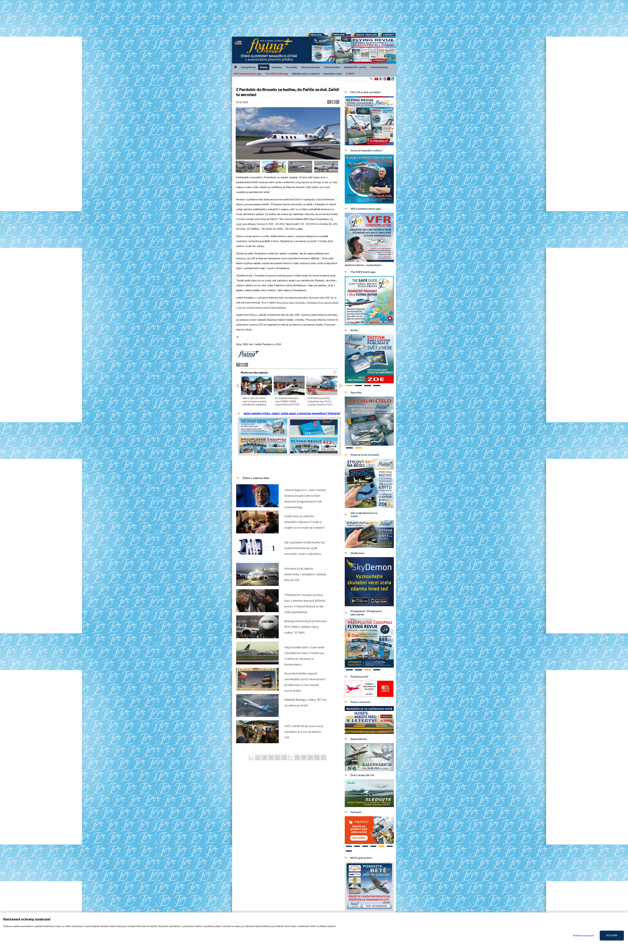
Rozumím (611, 935)
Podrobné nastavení (583, 935)
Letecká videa (332, 67)
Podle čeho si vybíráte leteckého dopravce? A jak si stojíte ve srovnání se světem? (304, 521)
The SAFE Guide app (276, 73)
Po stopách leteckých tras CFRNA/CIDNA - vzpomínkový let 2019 (287, 401)
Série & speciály (310, 67)
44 (284, 757)
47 (304, 757)
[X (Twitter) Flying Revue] (389, 80)
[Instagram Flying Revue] (385, 80)
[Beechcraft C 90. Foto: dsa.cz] (326, 172)
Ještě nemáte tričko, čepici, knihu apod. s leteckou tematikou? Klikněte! (291, 413)
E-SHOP (350, 73)
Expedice (277, 67)
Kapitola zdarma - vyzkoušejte (362, 265)
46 (297, 757)
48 (310, 757)
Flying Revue (248, 67)
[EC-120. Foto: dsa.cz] (274, 172)
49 (317, 757)
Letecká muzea (379, 67)
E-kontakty (390, 36)
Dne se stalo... (376, 768)
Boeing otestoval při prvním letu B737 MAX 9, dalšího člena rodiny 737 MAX (305, 626)
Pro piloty (291, 67)
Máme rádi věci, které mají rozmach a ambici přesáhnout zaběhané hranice (254, 403)
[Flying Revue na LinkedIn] (393, 80)
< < (251, 757)
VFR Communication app (247, 73)
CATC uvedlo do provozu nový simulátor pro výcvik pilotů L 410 (303, 731)
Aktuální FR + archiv (355, 67)
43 (278, 757)
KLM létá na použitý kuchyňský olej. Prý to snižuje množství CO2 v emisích (320, 403)
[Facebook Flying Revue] (381, 80)
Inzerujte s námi (333, 73)
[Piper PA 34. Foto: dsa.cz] (300, 172)
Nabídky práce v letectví (306, 73)
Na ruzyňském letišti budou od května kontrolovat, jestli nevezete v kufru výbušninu (304, 547)
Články (264, 67)
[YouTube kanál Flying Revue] (376, 80)
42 (271, 757)
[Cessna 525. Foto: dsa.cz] (288, 159)
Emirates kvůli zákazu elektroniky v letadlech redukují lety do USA (305, 574)
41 (265, 757)
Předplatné (340, 36)
